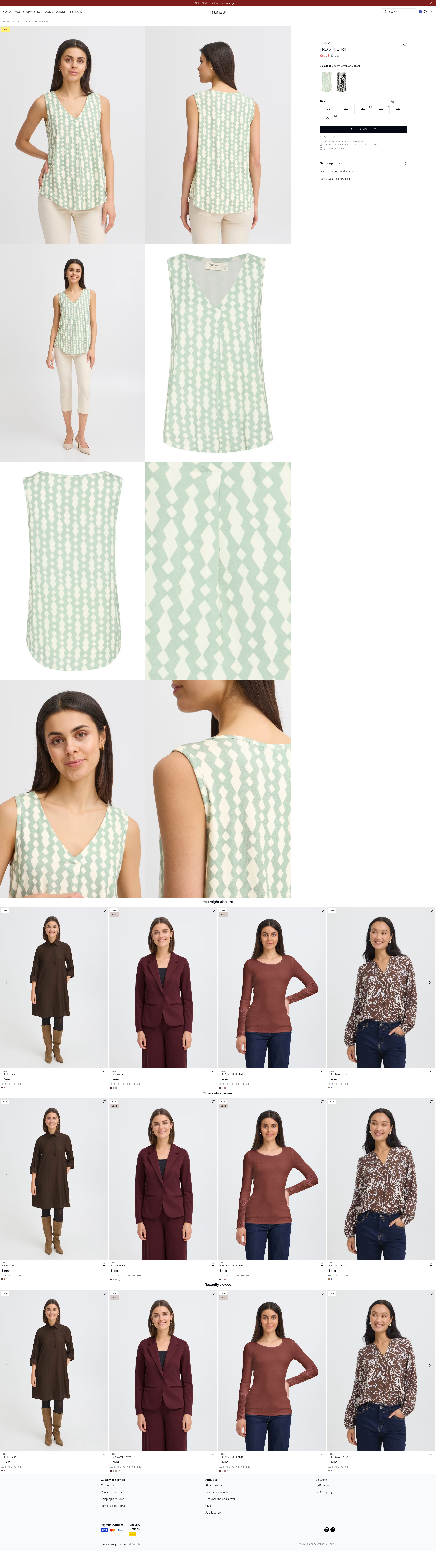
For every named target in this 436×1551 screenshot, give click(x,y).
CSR (208, 1505)
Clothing (17, 21)
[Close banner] (430, 3)
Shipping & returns (112, 1499)
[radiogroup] (363, 114)
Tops (28, 21)
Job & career (213, 1512)
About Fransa (213, 1485)
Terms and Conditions (131, 1544)
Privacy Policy (108, 1544)
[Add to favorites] (404, 44)
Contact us (107, 1485)
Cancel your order (112, 1492)
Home (6, 21)
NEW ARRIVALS (11, 11)
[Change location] (420, 11)
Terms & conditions (113, 1505)
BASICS (49, 11)
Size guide (401, 101)
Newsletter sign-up (217, 1492)
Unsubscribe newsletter (220, 1499)
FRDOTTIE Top (42, 21)
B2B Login (322, 1485)
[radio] (328, 109)
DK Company (324, 1492)
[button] (363, 163)
